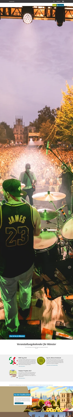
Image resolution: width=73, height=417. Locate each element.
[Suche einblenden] (54, 1)
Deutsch (58, 1)
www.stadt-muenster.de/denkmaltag (52, 365)
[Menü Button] (63, 1)
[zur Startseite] (58, 5)
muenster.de (11, 1)
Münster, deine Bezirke (19, 403)
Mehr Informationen (22, 366)
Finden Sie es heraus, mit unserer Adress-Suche (46, 385)
